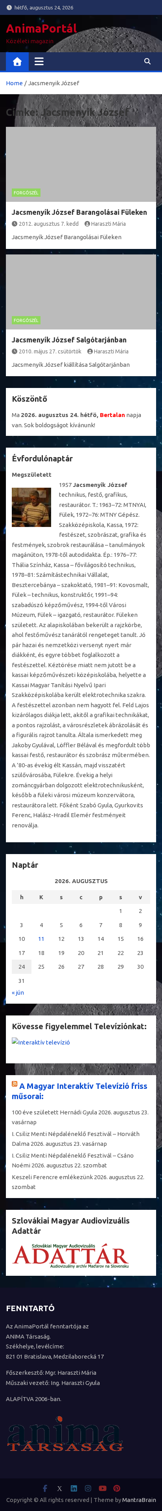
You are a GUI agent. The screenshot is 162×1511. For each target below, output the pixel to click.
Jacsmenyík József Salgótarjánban (69, 340)
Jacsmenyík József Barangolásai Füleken (79, 212)
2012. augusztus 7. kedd (49, 224)
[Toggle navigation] (39, 61)
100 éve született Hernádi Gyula (54, 1112)
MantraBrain (139, 1499)
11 (41, 938)
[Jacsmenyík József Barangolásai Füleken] (81, 164)
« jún (18, 992)
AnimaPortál (41, 28)
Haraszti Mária (108, 224)
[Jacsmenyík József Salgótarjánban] (81, 291)
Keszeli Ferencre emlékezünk (52, 1177)
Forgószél (26, 192)
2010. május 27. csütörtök (50, 351)
